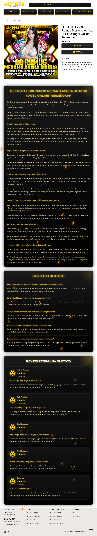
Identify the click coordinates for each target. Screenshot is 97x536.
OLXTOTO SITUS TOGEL (83, 11)
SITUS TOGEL (46, 11)
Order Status (76, 516)
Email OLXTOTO (10, 519)
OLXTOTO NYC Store (12, 509)
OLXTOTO (11, 11)
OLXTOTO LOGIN (32, 512)
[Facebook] (8, 532)
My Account (76, 512)
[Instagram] (5, 532)
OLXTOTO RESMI (32, 523)
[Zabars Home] (14, 4)
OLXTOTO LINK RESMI (57, 523)
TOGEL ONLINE (28, 11)
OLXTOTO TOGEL (63, 11)
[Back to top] (91, 531)
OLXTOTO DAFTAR (33, 516)
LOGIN (79, 45)
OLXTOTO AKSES (32, 519)
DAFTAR (79, 52)
